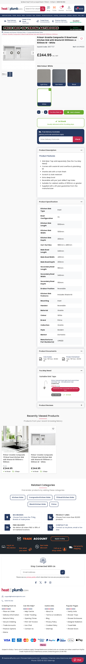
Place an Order (9, 611)
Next (33, 53)
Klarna (5, 632)
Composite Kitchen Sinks (35, 32)
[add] (45, 112)
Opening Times (31, 618)
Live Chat (28, 625)
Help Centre (29, 611)
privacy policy (31, 577)
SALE (83, 15)
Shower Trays (73, 615)
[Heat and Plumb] (12, 8)
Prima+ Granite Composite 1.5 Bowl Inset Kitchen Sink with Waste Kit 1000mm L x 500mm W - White (42, 458)
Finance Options (9, 629)
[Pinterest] (45, 582)
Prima (53, 504)
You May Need (55, 112)
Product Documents (47, 351)
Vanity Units (72, 611)
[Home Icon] (2, 32)
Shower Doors (73, 629)
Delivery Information (11, 615)
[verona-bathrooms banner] (43, 28)
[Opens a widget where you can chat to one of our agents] (77, 660)
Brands (75, 15)
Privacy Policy (51, 622)
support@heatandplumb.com (15, 596)
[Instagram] (50, 582)
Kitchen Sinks (21, 32)
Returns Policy (8, 618)
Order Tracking (30, 615)
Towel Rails (72, 625)
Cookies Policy (51, 625)
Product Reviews (46, 405)
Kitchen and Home (10, 32)
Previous (4, 53)
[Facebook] (36, 582)
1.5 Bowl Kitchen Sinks (65, 497)
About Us (49, 611)
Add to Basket (75, 112)
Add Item (57, 395)
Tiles (79, 15)
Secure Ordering (9, 622)
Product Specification (48, 202)
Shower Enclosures (75, 618)
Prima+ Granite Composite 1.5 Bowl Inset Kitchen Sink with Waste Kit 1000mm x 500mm (14, 458)
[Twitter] (41, 582)
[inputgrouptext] (42, 8)
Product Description (47, 150)
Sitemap (49, 629)
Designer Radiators (75, 622)
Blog (47, 618)
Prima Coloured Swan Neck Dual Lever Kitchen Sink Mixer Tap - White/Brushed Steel (65, 381)
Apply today (60, 538)
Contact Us (29, 629)
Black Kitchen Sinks (38, 504)
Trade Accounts (9, 625)
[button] (69, 9)
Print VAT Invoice (31, 622)
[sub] (38, 112)
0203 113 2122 (61, 2)
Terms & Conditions (54, 615)
